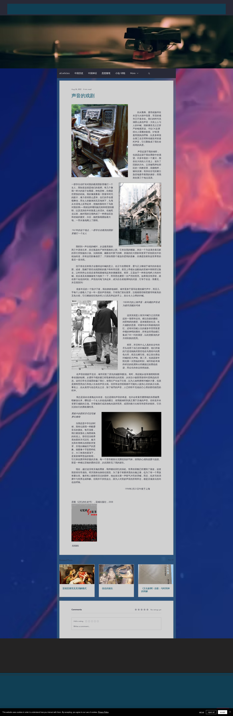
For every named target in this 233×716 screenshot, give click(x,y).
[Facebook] (110, 693)
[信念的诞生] (116, 574)
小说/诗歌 (120, 73)
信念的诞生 (107, 588)
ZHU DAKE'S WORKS (118, 8)
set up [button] (201, 712)
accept (222, 712)
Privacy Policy (103, 712)
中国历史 (79, 73)
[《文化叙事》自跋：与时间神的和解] (155, 574)
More (133, 73)
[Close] (230, 712)
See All (170, 560)
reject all (211, 712)
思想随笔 (106, 73)
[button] (149, 73)
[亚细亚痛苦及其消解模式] (77, 574)
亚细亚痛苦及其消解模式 (74, 588)
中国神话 (92, 73)
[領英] (116, 693)
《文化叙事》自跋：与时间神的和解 (155, 590)
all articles (64, 73)
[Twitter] (123, 693)
